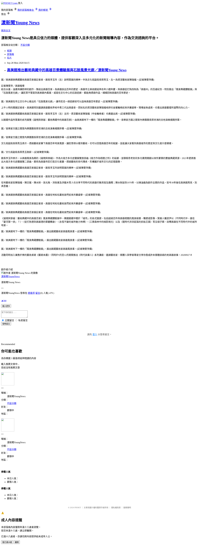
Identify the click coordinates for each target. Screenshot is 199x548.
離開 (17, 542)
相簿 (9, 51)
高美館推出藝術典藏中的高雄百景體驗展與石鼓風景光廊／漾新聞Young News (66, 70)
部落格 (10, 54)
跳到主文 (5, 30)
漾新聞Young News (20, 22)
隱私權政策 (116, 507)
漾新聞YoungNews (10, 276)
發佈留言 (6, 324)
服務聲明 (127, 507)
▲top (3, 300)
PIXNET (77, 507)
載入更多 (6, 306)
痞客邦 (31, 293)
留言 (37, 293)
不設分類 (25, 45)
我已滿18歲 (7, 542)
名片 (9, 58)
